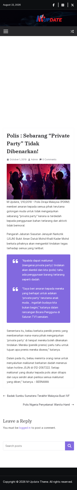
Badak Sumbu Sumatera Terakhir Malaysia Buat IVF (38, 395)
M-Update (32, 481)
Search (69, 446)
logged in (25, 427)
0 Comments (49, 159)
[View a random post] (72, 31)
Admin (34, 159)
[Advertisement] (38, 76)
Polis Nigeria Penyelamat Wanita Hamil (46, 404)
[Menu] (6, 31)
